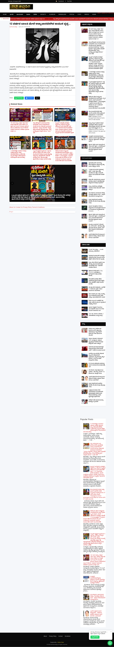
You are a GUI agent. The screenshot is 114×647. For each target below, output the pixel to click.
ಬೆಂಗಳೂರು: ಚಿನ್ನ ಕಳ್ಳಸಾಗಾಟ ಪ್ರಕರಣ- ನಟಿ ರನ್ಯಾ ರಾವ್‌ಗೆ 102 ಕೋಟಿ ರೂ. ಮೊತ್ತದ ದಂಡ (97, 371)
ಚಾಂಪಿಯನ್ (20, 14)
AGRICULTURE (106, 13)
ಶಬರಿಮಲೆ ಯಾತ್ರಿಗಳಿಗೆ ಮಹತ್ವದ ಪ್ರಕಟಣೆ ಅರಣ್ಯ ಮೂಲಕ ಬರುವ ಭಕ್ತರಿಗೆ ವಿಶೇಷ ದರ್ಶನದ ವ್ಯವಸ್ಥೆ (97, 257)
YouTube (69, 1)
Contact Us (19, 207)
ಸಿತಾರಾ (28, 14)
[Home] (20, 6)
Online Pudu (60, 642)
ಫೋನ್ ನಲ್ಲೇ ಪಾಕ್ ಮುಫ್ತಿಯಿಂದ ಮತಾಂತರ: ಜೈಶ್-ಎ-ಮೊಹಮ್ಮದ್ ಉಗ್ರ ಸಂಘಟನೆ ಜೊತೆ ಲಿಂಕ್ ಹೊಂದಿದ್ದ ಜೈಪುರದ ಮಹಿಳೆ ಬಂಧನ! (97, 148)
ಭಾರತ (11, 14)
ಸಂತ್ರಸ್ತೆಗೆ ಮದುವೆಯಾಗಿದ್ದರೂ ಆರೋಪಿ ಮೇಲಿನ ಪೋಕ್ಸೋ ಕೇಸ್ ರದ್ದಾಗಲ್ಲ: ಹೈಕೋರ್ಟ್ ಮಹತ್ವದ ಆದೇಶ (97, 139)
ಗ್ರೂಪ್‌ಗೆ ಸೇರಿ (95, 637)
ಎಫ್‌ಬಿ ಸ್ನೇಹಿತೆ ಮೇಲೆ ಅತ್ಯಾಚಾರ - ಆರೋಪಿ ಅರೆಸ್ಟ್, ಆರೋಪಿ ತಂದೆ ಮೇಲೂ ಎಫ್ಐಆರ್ (97, 236)
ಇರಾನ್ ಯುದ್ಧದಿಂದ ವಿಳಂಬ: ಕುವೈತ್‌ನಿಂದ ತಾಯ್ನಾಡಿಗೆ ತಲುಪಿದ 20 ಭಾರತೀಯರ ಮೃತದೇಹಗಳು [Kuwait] (97, 209)
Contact (60, 636)
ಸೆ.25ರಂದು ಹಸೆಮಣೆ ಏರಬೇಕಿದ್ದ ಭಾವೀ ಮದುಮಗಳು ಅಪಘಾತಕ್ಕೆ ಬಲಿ (97, 365)
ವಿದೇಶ (35, 14)
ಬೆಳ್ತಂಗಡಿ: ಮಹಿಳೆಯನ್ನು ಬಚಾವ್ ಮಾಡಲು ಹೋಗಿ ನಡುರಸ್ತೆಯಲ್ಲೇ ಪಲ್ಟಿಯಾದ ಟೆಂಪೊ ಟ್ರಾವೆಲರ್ (97, 181)
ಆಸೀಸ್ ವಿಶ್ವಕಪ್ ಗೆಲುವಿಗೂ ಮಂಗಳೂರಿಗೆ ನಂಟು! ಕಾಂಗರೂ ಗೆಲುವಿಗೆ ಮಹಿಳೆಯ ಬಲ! (96, 309)
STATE (79, 14)
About (45, 636)
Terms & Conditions (38, 207)
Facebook (61, 1)
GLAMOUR (52, 14)
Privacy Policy (27, 207)
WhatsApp (19, 98)
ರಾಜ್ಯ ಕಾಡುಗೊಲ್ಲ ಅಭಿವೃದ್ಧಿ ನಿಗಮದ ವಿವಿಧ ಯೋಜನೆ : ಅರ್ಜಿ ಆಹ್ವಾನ (97, 188)
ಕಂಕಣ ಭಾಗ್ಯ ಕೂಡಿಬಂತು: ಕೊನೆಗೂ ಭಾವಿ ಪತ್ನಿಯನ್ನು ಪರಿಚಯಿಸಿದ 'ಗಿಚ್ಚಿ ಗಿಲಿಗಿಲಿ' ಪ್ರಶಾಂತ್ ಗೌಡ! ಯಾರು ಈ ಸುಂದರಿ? (95, 332)
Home (5, 14)
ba (112, 13)
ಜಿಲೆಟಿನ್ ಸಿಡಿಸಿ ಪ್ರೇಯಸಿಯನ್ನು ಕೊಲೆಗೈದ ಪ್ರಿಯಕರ (96, 401)
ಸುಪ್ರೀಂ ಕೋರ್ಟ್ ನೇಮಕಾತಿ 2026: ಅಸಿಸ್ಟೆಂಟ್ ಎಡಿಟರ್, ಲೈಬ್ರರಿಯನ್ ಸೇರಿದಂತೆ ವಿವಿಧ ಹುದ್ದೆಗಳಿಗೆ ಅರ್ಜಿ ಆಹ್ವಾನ (96, 341)
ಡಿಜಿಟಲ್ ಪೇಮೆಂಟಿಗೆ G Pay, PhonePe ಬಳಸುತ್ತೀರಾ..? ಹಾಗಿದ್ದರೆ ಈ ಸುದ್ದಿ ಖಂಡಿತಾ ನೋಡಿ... (96, 273)
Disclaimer (67, 636)
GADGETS (43, 14)
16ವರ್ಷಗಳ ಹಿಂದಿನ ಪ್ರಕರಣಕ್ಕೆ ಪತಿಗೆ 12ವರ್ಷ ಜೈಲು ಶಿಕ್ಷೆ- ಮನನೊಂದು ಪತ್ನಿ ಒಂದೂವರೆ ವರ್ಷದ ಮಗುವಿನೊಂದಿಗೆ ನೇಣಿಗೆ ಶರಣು (96, 173)
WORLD (87, 14)
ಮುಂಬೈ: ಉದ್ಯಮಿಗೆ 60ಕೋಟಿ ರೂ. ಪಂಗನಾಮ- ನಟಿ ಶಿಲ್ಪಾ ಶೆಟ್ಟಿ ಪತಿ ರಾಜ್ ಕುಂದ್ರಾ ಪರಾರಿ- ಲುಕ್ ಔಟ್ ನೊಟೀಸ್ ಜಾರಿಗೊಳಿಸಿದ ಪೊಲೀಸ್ (96, 228)
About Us (12, 207)
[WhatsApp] (110, 643)
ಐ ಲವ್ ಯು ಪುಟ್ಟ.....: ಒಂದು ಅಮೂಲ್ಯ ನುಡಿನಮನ (96, 250)
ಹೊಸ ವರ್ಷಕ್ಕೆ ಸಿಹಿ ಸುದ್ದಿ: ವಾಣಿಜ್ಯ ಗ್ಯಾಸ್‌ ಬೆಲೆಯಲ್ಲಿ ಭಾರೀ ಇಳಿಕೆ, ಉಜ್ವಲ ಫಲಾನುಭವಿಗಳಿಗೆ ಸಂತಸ (97, 295)
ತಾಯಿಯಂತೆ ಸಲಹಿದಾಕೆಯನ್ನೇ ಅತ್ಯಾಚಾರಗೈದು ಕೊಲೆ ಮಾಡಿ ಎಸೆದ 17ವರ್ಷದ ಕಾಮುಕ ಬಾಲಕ (97, 348)
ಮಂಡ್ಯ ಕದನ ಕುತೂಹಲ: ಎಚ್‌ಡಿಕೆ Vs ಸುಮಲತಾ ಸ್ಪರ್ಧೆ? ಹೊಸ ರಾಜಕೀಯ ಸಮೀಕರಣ (97, 289)
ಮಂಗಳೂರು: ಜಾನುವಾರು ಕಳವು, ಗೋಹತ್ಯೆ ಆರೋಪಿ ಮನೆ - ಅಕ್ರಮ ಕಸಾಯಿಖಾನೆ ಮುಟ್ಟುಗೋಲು (97, 194)
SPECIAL (71, 14)
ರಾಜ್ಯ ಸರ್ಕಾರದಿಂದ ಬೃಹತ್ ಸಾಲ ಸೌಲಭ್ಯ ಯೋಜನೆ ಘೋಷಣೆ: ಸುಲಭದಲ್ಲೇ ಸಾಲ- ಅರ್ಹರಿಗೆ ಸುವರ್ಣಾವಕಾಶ (97, 265)
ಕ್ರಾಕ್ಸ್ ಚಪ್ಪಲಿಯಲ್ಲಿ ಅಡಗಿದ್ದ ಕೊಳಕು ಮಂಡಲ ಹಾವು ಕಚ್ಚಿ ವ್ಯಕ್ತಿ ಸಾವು (97, 201)
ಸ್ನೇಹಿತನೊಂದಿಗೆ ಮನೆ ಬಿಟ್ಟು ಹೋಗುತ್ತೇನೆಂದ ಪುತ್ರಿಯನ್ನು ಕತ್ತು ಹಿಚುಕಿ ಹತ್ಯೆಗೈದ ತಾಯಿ (96, 164)
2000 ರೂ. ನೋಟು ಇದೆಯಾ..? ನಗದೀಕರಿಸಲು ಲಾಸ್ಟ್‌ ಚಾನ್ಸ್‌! (96, 314)
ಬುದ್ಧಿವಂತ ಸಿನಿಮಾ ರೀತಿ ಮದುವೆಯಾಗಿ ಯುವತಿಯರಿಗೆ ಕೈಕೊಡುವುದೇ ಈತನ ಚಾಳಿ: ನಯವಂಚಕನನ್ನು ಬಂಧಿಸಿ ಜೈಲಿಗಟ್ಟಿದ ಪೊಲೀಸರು (96, 393)
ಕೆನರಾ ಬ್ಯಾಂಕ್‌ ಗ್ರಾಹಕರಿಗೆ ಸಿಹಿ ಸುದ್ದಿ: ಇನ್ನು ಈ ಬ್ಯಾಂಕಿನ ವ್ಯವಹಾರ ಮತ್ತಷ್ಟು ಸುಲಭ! (97, 302)
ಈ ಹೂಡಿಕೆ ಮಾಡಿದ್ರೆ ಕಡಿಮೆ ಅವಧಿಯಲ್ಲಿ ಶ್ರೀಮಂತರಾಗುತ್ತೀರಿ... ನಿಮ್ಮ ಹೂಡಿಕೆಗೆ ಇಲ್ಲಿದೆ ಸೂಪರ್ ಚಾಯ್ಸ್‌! (97, 281)
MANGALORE (62, 14)
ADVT (99, 13)
